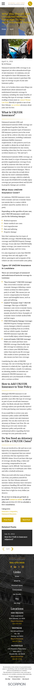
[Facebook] (11, 567)
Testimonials (17, 590)
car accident (15, 105)
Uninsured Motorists (9, 514)
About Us (17, 581)
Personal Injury (17, 585)
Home (17, 576)
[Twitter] (19, 567)
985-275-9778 (17, 659)
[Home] (16, 3)
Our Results (17, 594)
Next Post (26, 520)
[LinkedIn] (15, 567)
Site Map (17, 603)
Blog (17, 599)
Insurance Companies (9, 511)
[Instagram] (23, 567)
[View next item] (12, 549)
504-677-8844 (17, 641)
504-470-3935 (17, 562)
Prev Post (7, 520)
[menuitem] (7, 679)
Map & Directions (17, 621)
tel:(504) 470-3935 (14, 502)
